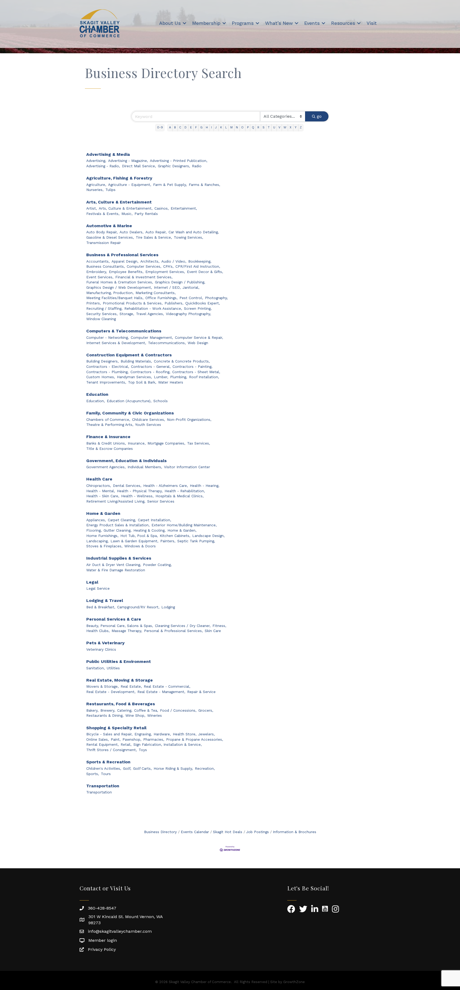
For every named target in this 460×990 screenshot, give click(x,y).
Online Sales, (97, 739)
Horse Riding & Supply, (173, 768)
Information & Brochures (294, 832)
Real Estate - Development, (110, 692)
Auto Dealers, (131, 232)
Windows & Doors (140, 546)
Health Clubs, (98, 631)
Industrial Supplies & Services (118, 558)
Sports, (92, 774)
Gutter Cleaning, (118, 530)
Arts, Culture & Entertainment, (126, 208)
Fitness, (219, 626)
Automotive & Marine (109, 225)
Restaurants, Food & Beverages (120, 703)
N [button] (237, 127)
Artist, (91, 208)
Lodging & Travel (104, 600)
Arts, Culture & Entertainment (119, 202)
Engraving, (143, 734)
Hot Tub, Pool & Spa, (139, 535)
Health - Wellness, (137, 496)
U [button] (274, 127)
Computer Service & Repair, (199, 337)
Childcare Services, (148, 419)
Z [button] (301, 127)
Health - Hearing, (204, 485)
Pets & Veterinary (105, 642)
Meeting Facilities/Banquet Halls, (114, 298)
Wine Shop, (135, 715)
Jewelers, (206, 734)
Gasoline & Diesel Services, (110, 237)
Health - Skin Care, (102, 496)
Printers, (93, 303)
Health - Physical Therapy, (140, 491)
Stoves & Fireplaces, (104, 546)
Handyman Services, (134, 377)
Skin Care (213, 631)
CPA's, (168, 266)
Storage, (127, 314)
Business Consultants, (105, 266)
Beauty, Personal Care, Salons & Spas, (119, 626)
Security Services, (102, 314)
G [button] (201, 127)
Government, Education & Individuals (126, 460)
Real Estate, (131, 686)
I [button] (211, 127)
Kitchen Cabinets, (175, 535)
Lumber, (161, 377)
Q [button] (253, 127)
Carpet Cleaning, (122, 520)
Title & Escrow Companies (109, 448)
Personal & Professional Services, (173, 631)
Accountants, (98, 261)
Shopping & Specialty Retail (116, 727)
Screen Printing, (198, 308)
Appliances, (96, 520)
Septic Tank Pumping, (196, 541)
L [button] (226, 127)
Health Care (99, 479)
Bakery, (92, 710)
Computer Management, (152, 337)
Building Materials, (136, 361)
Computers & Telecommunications (123, 330)
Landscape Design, (208, 535)
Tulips (110, 190)
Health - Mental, (100, 491)
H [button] (207, 127)
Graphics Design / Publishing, (180, 282)
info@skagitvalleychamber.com (120, 931)
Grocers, (205, 710)
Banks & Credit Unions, (106, 443)
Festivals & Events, (103, 213)
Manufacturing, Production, (110, 293)
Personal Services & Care (113, 619)
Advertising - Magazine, (128, 160)
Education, (95, 401)
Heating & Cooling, (149, 530)
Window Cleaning (101, 319)
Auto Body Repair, (102, 232)
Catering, (124, 710)
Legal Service (98, 588)
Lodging (168, 607)
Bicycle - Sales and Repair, (109, 734)
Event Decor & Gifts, (205, 272)
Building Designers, (102, 361)
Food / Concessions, (178, 710)
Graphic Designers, (174, 166)
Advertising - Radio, (103, 166)
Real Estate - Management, (161, 692)
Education (97, 394)
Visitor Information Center (187, 467)
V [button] (279, 127)
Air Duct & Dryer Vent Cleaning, (113, 565)
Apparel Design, (125, 261)
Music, (127, 213)
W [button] (285, 127)
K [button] (221, 127)
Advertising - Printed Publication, (178, 160)
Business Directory (160, 832)
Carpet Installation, (154, 520)
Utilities (113, 668)
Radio (197, 166)
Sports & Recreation (108, 761)
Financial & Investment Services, (143, 277)
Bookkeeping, (199, 261)
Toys (143, 750)
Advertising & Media (108, 154)
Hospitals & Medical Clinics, (179, 496)
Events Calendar (195, 832)
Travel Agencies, (150, 314)
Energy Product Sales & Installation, (118, 525)
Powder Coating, (157, 565)
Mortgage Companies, (166, 443)
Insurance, (137, 443)
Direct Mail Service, (139, 166)
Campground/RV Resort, (138, 607)
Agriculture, (96, 184)
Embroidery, (96, 272)
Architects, (149, 261)
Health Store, (184, 734)
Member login (102, 940)
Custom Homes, (100, 377)
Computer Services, (144, 266)
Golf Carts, (142, 768)
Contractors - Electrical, (107, 366)
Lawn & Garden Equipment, (134, 541)
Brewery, (107, 710)
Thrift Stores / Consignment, (111, 750)
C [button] (180, 127)
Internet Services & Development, (116, 343)
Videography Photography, (188, 314)
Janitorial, (191, 287)
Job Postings (257, 832)
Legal (92, 582)
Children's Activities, (103, 768)
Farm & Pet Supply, (170, 184)
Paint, (116, 739)
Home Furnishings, (102, 535)
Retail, (126, 744)
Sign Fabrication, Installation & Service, (167, 744)
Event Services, (99, 277)
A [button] (170, 127)
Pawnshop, (131, 739)
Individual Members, (145, 467)
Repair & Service (201, 692)
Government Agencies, (106, 467)
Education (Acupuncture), (129, 401)
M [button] (231, 127)
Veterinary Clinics (101, 649)
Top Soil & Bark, (142, 382)
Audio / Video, (173, 261)
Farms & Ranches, (204, 184)
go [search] (319, 116)
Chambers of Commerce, (108, 419)
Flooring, (94, 530)
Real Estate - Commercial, (167, 686)
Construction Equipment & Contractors (129, 354)
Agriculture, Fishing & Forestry (119, 178)
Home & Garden (103, 513)
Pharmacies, (153, 739)
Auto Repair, (156, 232)
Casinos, (161, 208)
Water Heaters (170, 382)
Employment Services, (165, 272)
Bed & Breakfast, (100, 607)
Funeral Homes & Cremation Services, (119, 282)
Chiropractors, (98, 485)
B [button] (175, 127)
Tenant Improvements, (106, 382)
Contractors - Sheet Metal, (196, 372)
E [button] (191, 127)
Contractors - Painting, (192, 366)
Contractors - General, (151, 366)
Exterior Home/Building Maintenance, (184, 525)
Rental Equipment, (102, 744)
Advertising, (96, 160)
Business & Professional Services (122, 254)
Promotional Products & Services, (133, 303)
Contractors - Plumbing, (107, 372)
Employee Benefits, (126, 272)
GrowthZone (294, 982)
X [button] (290, 127)
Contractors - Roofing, (150, 372)
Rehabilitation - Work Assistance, (153, 308)
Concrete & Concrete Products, (182, 361)
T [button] (269, 127)
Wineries (154, 715)
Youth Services (148, 424)
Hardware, (162, 734)
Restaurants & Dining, (105, 715)
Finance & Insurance (108, 436)
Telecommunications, (167, 343)
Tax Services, (198, 443)
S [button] (263, 127)
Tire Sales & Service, (154, 237)
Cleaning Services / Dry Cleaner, (183, 626)
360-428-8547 (102, 908)
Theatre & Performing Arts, (109, 424)
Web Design (198, 343)
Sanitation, (95, 668)
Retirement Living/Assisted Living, (115, 501)
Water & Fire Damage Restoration (115, 570)
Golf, (127, 768)
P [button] (248, 127)
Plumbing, (178, 377)
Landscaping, (97, 541)
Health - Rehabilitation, (185, 491)
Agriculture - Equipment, (129, 184)
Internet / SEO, (167, 287)
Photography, (216, 298)
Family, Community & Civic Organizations (130, 412)
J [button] (216, 127)
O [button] (242, 127)
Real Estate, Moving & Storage (119, 680)
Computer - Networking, (107, 337)
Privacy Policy (102, 949)
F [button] (196, 127)
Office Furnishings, (161, 298)
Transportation (102, 785)
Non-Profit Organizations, (189, 419)
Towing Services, (188, 237)
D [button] (185, 127)
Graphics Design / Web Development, (119, 287)
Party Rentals (146, 213)
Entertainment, (184, 208)
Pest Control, (191, 298)
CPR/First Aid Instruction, (197, 266)
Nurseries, (95, 190)
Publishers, (174, 303)
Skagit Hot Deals (227, 832)
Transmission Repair (103, 243)
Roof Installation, (204, 377)
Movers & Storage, (102, 686)
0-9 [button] (160, 127)
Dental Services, (127, 485)
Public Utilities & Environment (118, 661)
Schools (160, 401)
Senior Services (160, 501)
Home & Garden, (181, 530)
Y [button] (296, 127)
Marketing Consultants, (155, 293)
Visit (372, 23)
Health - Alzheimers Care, (165, 485)
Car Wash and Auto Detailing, (194, 232)
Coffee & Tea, (146, 710)
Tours (106, 774)
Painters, (167, 541)
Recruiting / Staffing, (104, 308)
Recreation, (205, 768)
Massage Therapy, (127, 631)
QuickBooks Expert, (202, 303)
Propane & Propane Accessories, (194, 739)
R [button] (258, 127)
